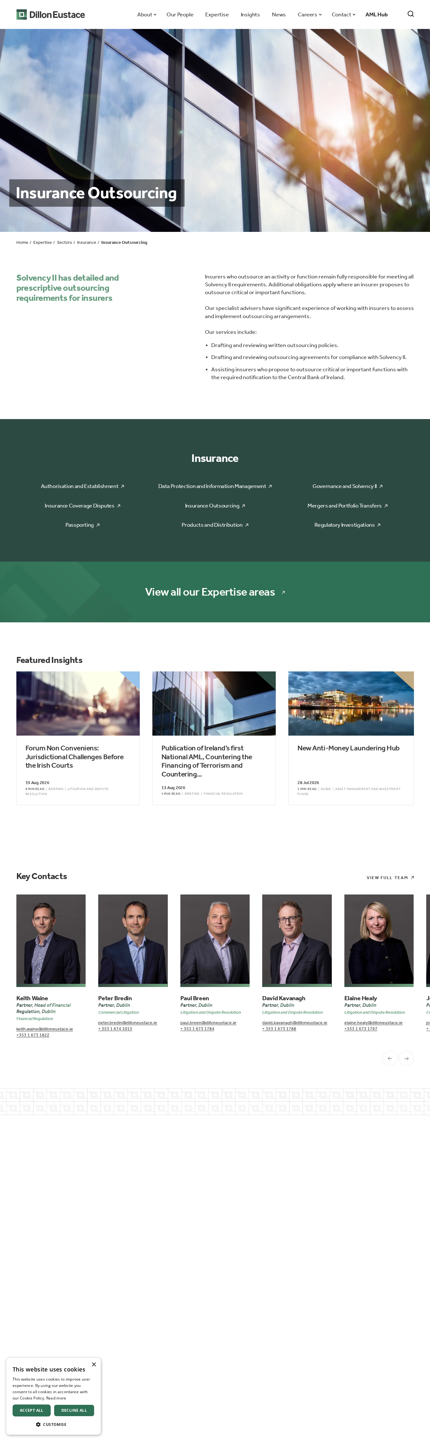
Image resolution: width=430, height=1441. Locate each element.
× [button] (93, 1364)
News (279, 14)
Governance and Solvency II (345, 486)
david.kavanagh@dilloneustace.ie (294, 1022)
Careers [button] (307, 14)
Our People (180, 14)
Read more (56, 1398)
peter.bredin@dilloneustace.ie (127, 1022)
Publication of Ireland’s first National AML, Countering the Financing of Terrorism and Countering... (206, 761)
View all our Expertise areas (210, 592)
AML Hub (376, 14)
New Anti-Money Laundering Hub (348, 748)
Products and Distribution (212, 524)
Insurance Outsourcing (212, 505)
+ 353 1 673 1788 (279, 1028)
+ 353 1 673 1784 (197, 1028)
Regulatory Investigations (344, 524)
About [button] (144, 14)
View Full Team (387, 877)
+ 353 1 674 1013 (115, 1028)
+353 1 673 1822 (32, 1035)
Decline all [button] (74, 1410)
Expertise (217, 14)
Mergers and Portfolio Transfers (345, 505)
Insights (250, 14)
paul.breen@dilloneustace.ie (208, 1022)
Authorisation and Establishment (80, 486)
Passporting (79, 524)
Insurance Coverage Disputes (79, 505)
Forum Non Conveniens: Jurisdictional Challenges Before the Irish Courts (74, 757)
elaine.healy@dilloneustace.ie (373, 1022)
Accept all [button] (31, 1410)
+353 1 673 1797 (360, 1028)
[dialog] (53, 1396)
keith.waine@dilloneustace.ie (44, 1029)
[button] (53, 1424)
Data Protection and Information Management (212, 486)
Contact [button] (341, 14)
